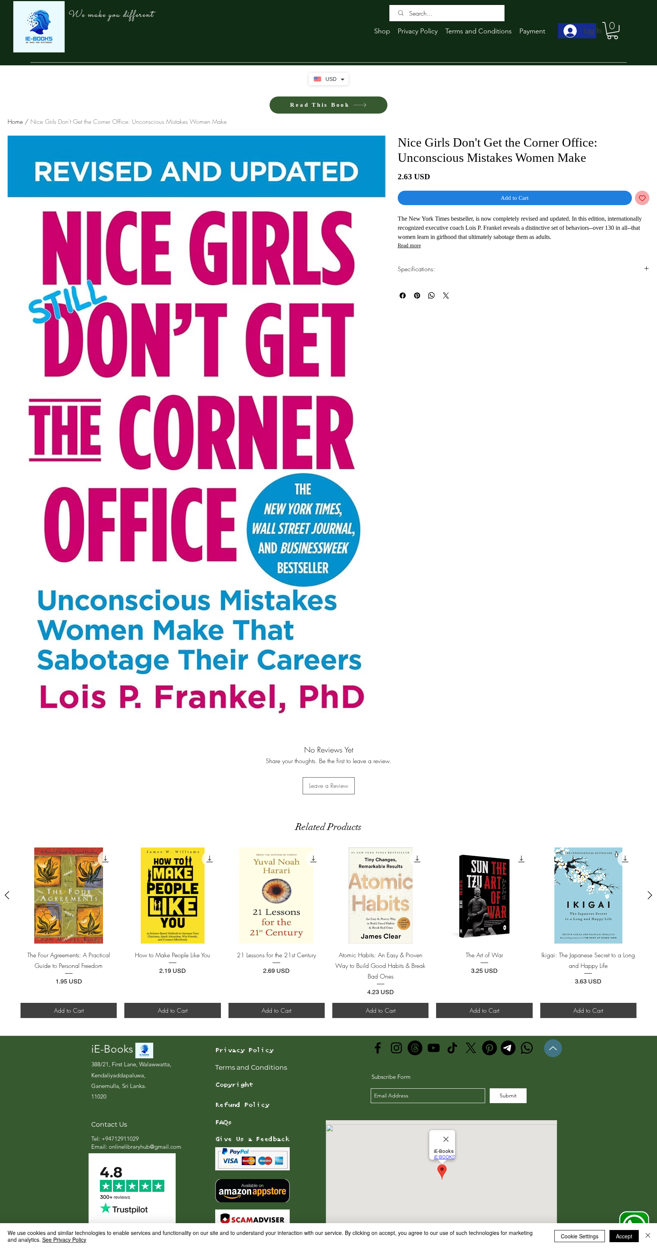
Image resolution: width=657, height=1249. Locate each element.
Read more (409, 245)
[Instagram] (396, 1047)
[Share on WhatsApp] (431, 295)
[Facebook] (377, 1047)
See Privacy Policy (64, 1239)
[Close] (647, 1236)
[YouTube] (433, 1047)
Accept (624, 1236)
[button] (612, 30)
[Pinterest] (489, 1047)
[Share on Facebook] (402, 295)
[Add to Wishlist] (642, 198)
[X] (470, 1047)
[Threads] (415, 1047)
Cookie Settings (579, 1236)
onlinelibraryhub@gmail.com (145, 1146)
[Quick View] (69, 895)
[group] (328, 932)
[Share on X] (446, 295)
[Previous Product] (7, 895)
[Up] (553, 1048)
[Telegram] (508, 1047)
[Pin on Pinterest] (417, 295)
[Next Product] (650, 895)
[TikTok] (452, 1047)
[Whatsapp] (526, 1047)
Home (15, 121)
